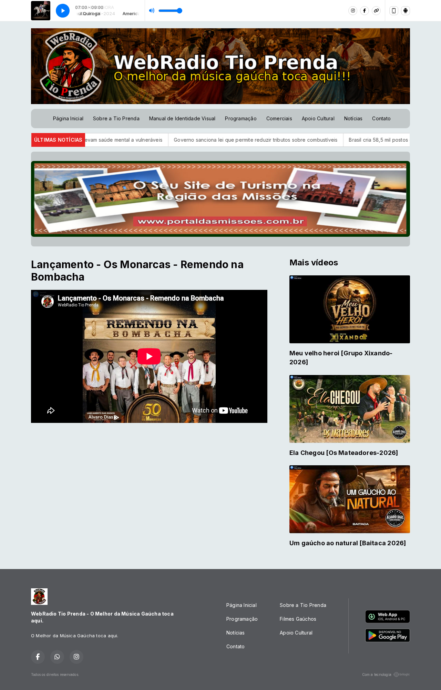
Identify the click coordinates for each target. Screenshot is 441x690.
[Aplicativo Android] (405, 10)
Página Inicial (68, 118)
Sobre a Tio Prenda (116, 118)
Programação (240, 118)
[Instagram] (352, 10)
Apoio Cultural (318, 118)
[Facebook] (364, 10)
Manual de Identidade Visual (182, 118)
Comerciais (279, 118)
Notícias (353, 118)
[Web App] (393, 10)
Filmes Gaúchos (298, 619)
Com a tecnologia (376, 674)
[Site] (376, 10)
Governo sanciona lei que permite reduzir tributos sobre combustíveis (215, 140)
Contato (381, 118)
